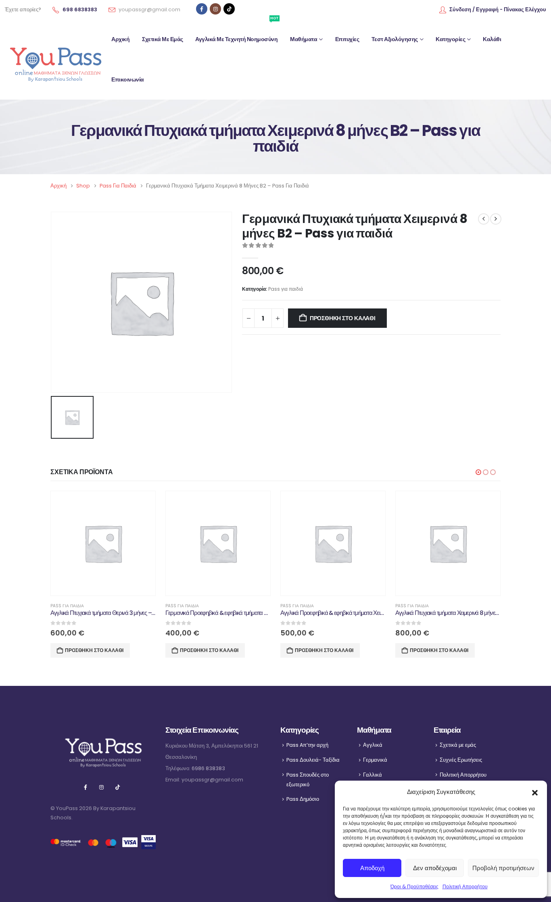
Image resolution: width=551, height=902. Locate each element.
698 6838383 (80, 9)
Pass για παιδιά (285, 288)
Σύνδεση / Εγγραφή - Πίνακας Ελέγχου (497, 9)
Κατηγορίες (450, 39)
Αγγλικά (372, 745)
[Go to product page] (103, 543)
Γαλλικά (372, 774)
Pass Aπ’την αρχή (307, 745)
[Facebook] (201, 9)
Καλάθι (492, 39)
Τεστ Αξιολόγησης (395, 39)
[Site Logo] (55, 59)
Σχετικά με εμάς (162, 39)
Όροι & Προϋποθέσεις (414, 886)
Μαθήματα (303, 39)
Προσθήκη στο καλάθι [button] (94, 650)
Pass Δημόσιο (302, 799)
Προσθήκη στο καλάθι (343, 318)
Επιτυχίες (347, 39)
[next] (495, 219)
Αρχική (120, 39)
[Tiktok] (229, 9)
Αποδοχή (372, 868)
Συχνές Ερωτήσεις (461, 759)
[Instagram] (215, 9)
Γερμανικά (375, 759)
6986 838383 (208, 768)
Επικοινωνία (127, 79)
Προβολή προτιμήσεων (503, 868)
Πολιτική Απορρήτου (465, 886)
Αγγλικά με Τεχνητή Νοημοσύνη (236, 31)
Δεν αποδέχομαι (435, 868)
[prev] (483, 219)
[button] (535, 792)
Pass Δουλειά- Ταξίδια (313, 759)
